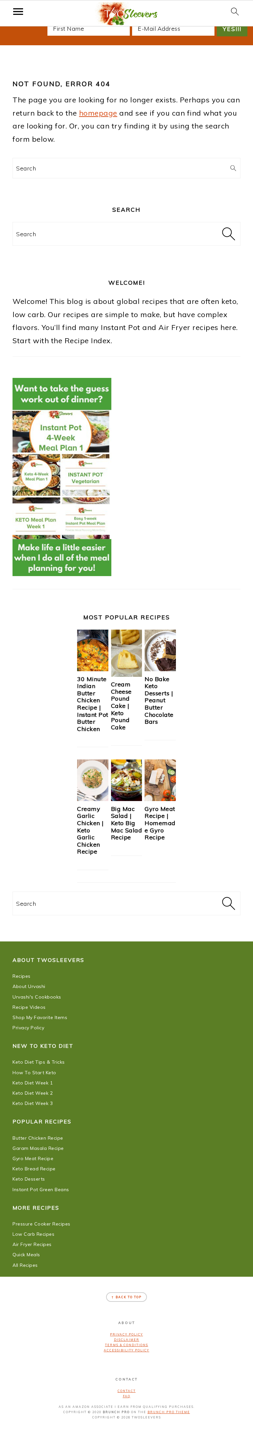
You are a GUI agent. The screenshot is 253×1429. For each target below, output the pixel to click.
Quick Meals (26, 1255)
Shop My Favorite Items (40, 1017)
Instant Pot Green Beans (41, 1189)
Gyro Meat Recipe (33, 1158)
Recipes (22, 976)
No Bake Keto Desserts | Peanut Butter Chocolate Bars (159, 700)
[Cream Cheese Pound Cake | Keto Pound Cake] (126, 674)
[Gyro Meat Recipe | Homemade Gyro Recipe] (160, 798)
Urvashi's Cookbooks (37, 997)
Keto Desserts (29, 1179)
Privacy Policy (28, 1028)
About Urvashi (29, 986)
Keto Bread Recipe (34, 1169)
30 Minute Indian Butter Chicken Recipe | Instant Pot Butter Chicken (92, 704)
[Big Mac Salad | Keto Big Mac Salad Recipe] (126, 798)
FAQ (126, 1396)
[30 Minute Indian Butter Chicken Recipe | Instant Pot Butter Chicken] (92, 668)
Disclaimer (126, 1339)
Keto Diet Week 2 (33, 1093)
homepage (98, 113)
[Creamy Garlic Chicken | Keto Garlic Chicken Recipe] (92, 798)
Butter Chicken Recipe (38, 1138)
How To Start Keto (34, 1073)
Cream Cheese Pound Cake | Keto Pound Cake (121, 705)
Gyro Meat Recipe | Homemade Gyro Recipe (160, 823)
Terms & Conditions (126, 1345)
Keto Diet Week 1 (33, 1083)
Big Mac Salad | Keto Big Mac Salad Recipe (126, 823)
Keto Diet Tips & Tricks (39, 1062)
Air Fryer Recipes (32, 1244)
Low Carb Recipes (33, 1234)
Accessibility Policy (126, 1350)
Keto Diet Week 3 (33, 1103)
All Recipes (25, 1265)
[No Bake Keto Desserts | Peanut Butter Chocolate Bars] (160, 668)
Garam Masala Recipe (38, 1148)
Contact (127, 1391)
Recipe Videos (29, 1007)
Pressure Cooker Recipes (41, 1224)
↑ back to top (126, 1297)
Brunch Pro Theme (169, 1412)
